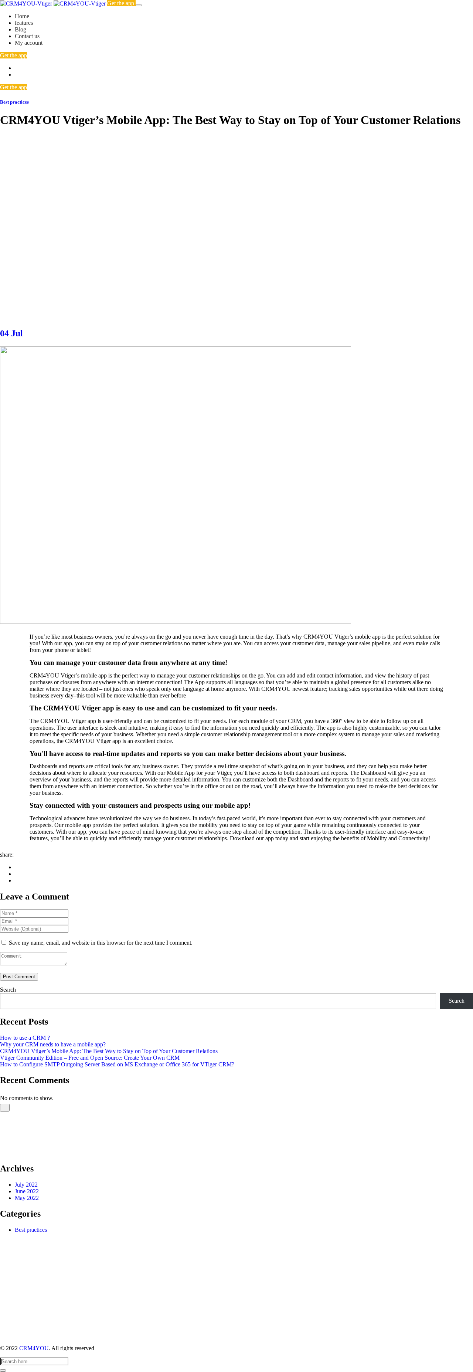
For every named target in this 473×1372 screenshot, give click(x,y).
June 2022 (27, 1191)
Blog (20, 29)
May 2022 (27, 1198)
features (24, 23)
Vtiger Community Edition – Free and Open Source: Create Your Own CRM (90, 1058)
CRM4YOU (34, 1348)
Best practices (14, 102)
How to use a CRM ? (25, 1038)
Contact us (27, 36)
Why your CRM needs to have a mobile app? (53, 1044)
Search (8, 989)
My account (28, 43)
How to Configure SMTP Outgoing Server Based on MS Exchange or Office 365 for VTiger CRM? (117, 1064)
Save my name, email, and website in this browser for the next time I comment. (101, 942)
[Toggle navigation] (139, 5)
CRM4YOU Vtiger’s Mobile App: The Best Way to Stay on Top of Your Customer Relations (109, 1051)
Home (22, 16)
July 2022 (26, 1184)
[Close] (5, 1108)
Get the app (121, 3)
